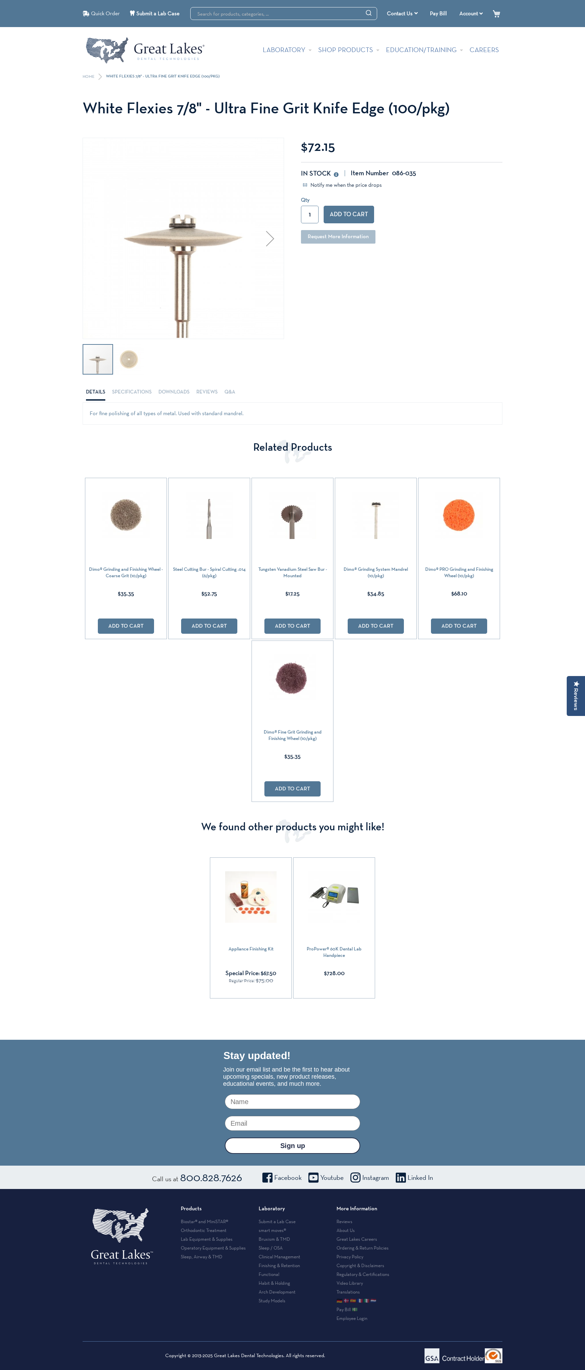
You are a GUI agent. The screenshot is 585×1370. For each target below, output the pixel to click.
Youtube (332, 1177)
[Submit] (368, 12)
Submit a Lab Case (157, 13)
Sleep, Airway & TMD (201, 1257)
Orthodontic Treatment (203, 1230)
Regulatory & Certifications (363, 1274)
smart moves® (272, 1230)
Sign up (292, 1145)
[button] (270, 238)
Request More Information (338, 237)
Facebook (288, 1177)
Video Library (350, 1283)
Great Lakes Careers (357, 1239)
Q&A (229, 392)
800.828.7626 (211, 1177)
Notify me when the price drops (345, 184)
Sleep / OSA (271, 1248)
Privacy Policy (350, 1257)
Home (89, 77)
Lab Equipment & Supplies (207, 1239)
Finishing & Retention (279, 1265)
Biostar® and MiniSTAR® (204, 1221)
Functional (269, 1274)
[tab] (95, 392)
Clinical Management (279, 1257)
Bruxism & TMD (274, 1239)
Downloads (174, 392)
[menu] (403, 13)
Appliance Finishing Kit (251, 949)
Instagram (375, 1177)
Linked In (420, 1177)
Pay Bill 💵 (347, 1309)
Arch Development (277, 1292)
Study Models (272, 1301)
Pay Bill (438, 13)
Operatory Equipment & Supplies (213, 1248)
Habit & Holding (274, 1283)
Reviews (207, 392)
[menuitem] (402, 13)
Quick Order (105, 13)
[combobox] (283, 13)
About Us (346, 1230)
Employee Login (352, 1318)
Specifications (132, 392)
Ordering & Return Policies (363, 1248)
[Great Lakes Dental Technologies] (145, 50)
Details (95, 392)
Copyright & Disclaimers (360, 1265)
